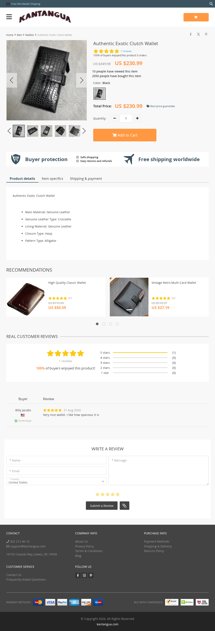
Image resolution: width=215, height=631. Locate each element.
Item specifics (52, 178)
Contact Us (13, 575)
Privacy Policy (84, 546)
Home (9, 35)
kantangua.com (107, 624)
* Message (119, 460)
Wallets (29, 35)
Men (19, 35)
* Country (14, 479)
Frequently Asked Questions (26, 579)
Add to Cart (127, 135)
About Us (81, 541)
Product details (22, 178)
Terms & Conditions (89, 551)
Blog (78, 556)
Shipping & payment (86, 178)
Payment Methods (156, 541)
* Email (14, 471)
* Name (14, 460)
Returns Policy (154, 551)
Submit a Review (101, 506)
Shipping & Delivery (158, 546)
